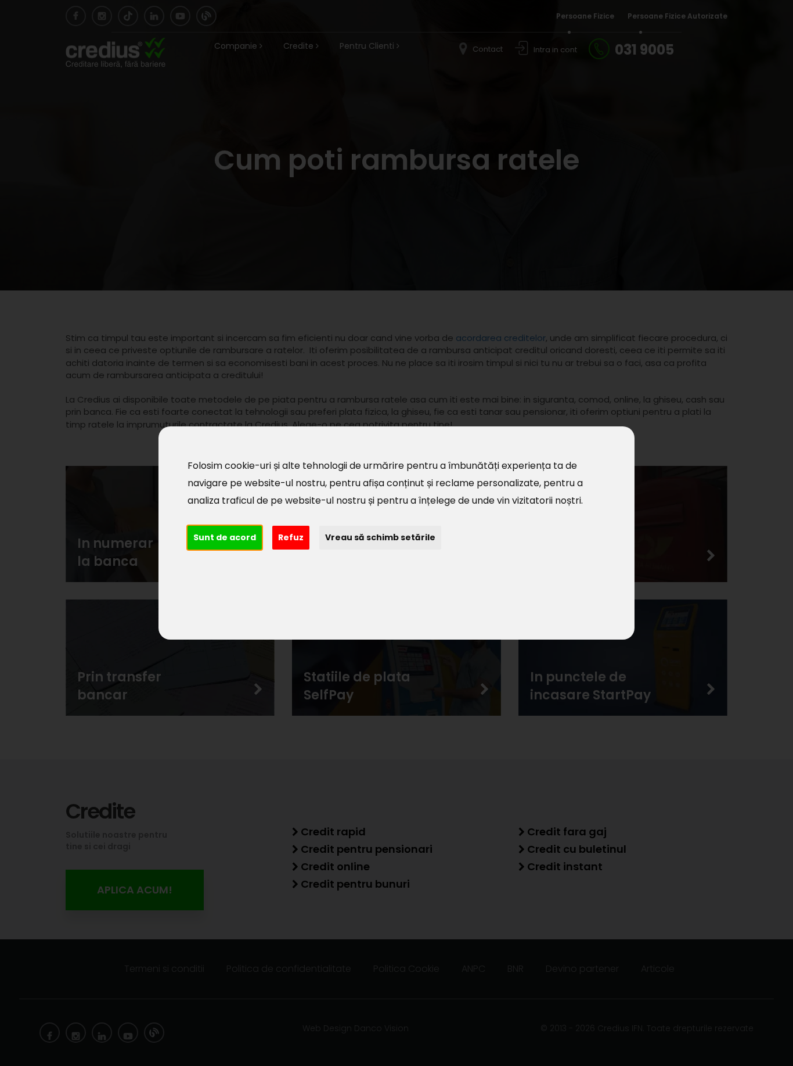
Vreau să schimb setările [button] (380, 537)
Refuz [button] (291, 537)
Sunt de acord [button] (224, 537)
